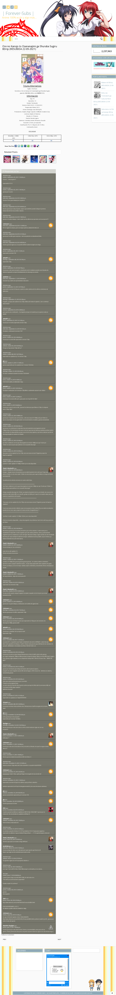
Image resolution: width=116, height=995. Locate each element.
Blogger (70, 993)
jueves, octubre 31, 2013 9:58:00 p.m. (12, 601)
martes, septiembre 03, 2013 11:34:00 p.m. (14, 177)
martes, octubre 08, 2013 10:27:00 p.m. (13, 354)
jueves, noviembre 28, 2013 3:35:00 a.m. (13, 810)
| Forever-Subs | (18, 13)
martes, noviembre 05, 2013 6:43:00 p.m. (13, 679)
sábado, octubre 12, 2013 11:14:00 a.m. (13, 363)
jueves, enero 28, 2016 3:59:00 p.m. (12, 900)
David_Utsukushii (8, 468)
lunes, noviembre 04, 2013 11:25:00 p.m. (13, 640)
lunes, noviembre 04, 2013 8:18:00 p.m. (13, 618)
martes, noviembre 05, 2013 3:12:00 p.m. (13, 666)
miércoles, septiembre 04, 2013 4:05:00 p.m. (14, 242)
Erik (4, 808)
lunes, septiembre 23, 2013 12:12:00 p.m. (14, 320)
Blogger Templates (53, 993)
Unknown (6, 224)
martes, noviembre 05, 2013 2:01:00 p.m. (13, 652)
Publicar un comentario (7, 935)
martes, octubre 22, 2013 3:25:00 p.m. (13, 440)
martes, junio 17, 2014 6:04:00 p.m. (12, 875)
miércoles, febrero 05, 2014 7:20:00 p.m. (13, 848)
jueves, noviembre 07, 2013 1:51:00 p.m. (13, 695)
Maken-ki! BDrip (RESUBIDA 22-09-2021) (107, 85)
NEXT (59, 939)
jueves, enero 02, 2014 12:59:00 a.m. (12, 839)
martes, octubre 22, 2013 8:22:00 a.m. (13, 426)
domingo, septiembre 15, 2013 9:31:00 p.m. (14, 299)
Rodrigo (5, 723)
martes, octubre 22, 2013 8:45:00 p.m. (13, 470)
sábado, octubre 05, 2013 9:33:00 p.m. (13, 346)
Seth (4, 898)
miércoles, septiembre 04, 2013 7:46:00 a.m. (14, 217)
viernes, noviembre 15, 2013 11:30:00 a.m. (14, 780)
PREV (4, 939)
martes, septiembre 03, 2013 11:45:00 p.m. (14, 189)
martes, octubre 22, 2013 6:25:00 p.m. (13, 461)
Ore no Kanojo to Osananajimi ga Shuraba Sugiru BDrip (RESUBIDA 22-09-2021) (29, 48)
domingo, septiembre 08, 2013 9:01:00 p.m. (14, 259)
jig (3, 361)
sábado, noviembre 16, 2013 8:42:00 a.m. (14, 793)
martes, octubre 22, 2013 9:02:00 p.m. (13, 528)
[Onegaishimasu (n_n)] (104, 66)
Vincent (5, 702)
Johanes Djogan (87, 993)
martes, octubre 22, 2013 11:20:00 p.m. (13, 559)
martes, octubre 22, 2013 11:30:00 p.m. (13, 574)
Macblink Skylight (8, 926)
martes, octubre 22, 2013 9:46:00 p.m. (13, 545)
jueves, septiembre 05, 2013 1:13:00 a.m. (14, 251)
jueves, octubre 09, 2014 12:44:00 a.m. (13, 890)
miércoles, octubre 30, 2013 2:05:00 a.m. (13, 582)
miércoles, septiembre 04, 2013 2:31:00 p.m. (14, 234)
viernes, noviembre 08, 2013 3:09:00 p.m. (14, 704)
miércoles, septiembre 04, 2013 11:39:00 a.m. (15, 225)
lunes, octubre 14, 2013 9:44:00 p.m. (12, 405)
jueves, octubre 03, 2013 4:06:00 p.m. (12, 337)
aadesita (5, 277)
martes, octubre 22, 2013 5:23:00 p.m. (13, 451)
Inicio (16, 39)
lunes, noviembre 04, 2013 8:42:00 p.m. (13, 629)
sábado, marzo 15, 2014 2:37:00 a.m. (12, 858)
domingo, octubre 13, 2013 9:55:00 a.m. (13, 371)
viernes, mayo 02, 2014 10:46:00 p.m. (12, 867)
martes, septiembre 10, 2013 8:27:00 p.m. (14, 268)
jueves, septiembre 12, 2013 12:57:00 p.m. (14, 287)
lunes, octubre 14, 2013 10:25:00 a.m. (12, 388)
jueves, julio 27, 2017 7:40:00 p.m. (11, 927)
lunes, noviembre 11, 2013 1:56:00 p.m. (13, 755)
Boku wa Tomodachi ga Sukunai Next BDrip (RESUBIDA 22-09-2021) (102, 99)
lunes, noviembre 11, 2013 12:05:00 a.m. (13, 736)
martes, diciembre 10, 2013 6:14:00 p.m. (13, 829)
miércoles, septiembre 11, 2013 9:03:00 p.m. (14, 278)
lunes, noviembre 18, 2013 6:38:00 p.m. (13, 801)
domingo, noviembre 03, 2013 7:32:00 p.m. (14, 610)
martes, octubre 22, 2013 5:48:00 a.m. (13, 415)
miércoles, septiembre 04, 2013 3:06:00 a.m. (14, 198)
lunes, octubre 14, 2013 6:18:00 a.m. (12, 379)
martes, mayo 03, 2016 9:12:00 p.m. (12, 915)
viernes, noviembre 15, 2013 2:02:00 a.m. (14, 772)
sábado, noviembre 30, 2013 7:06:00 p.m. (14, 820)
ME (13, 140)
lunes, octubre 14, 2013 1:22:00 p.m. (12, 396)
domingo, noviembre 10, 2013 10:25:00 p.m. (14, 725)
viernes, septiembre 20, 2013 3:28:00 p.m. (14, 310)
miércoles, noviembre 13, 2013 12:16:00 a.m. (14, 763)
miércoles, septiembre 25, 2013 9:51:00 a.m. (14, 329)
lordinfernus (7, 846)
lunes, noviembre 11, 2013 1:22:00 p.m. (13, 744)
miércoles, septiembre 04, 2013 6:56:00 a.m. (14, 206)
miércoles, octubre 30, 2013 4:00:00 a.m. (13, 591)
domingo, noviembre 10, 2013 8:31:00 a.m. (14, 714)
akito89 (5, 258)
